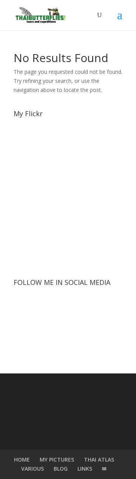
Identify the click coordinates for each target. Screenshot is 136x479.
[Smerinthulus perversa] (22, 246)
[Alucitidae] (22, 130)
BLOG (61, 468)
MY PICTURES (57, 459)
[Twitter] (68, 305)
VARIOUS (32, 468)
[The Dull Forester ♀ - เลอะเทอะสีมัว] (22, 262)
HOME (22, 459)
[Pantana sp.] (22, 196)
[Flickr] (84, 336)
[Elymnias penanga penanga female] (22, 180)
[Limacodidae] (22, 163)
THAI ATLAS (99, 459)
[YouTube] (51, 336)
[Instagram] (100, 305)
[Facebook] (35, 305)
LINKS (84, 468)
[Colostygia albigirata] (22, 146)
